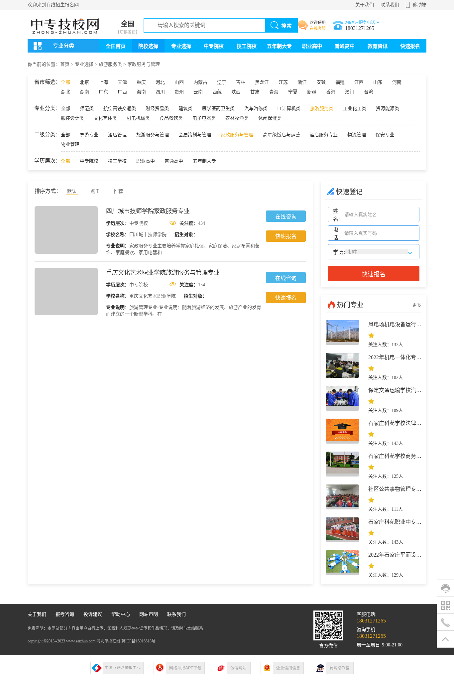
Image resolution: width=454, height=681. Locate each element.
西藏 (217, 91)
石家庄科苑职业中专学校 (397, 522)
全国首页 (116, 46)
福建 (340, 82)
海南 (141, 91)
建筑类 (185, 108)
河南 (396, 82)
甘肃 (255, 91)
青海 (274, 91)
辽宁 (221, 82)
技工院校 (247, 46)
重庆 (141, 82)
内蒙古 (200, 82)
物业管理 (70, 144)
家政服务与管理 (143, 64)
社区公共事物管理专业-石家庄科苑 (409, 489)
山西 (179, 82)
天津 (122, 82)
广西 (122, 91)
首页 (64, 64)
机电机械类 (138, 118)
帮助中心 (120, 614)
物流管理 (356, 134)
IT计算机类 (288, 108)
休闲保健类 (270, 118)
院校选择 (148, 46)
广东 (103, 91)
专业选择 (181, 46)
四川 (160, 91)
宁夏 (292, 91)
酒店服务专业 (324, 134)
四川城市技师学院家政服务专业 (148, 211)
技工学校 (117, 161)
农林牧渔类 (237, 118)
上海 (103, 82)
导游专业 (89, 134)
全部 (65, 82)
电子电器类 (204, 118)
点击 (95, 191)
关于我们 (364, 4)
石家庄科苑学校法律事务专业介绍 (408, 423)
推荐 (118, 191)
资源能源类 (387, 108)
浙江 (302, 82)
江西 (359, 82)
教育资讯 (378, 46)
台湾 (368, 91)
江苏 (283, 82)
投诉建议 (92, 614)
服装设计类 (72, 118)
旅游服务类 (110, 64)
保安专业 (385, 134)
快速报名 (410, 46)
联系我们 (390, 4)
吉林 (240, 82)
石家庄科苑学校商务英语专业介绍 (408, 456)
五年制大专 (279, 46)
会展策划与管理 (194, 134)
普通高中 (345, 46)
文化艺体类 (105, 118)
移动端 (419, 4)
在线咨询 (285, 216)
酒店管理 (117, 134)
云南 (198, 91)
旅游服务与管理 (152, 134)
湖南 (84, 91)
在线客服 (318, 28)
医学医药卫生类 (218, 108)
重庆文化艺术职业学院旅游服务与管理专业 (163, 272)
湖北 (65, 91)
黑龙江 (262, 82)
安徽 (321, 82)
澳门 (349, 91)
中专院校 (214, 46)
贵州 (179, 91)
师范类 (87, 108)
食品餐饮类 (171, 118)
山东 (378, 82)
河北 (160, 82)
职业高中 (312, 46)
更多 (416, 305)
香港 (330, 91)
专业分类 (63, 46)
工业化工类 (354, 108)
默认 (71, 191)
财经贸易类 (157, 108)
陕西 (236, 91)
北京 (84, 82)
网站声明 (148, 614)
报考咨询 (65, 614)
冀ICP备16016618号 (138, 641)
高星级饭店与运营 (281, 134)
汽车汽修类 (256, 108)
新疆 (311, 91)
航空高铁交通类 (119, 108)
